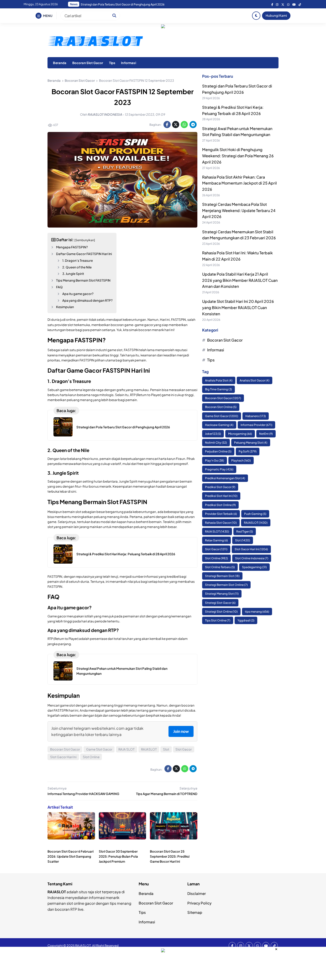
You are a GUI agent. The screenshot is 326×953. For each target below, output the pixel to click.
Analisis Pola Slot (218, 380)
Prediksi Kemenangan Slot (225, 478)
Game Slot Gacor (99, 749)
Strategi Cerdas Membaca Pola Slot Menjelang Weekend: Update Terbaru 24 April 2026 (238, 210)
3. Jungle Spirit (73, 274)
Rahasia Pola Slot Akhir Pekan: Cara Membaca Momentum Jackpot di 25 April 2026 (136, 4)
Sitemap (194, 912)
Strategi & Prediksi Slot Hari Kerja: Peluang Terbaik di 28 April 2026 (125, 554)
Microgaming (240, 434)
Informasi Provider (256, 425)
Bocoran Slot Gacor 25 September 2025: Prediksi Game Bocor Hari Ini (169, 856)
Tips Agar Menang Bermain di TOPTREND (166, 794)
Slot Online (91, 757)
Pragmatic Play (219, 469)
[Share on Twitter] (175, 124)
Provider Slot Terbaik (221, 514)
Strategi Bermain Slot (222, 576)
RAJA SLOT (126, 749)
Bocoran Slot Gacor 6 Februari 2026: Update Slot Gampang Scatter (70, 856)
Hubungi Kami (276, 15)
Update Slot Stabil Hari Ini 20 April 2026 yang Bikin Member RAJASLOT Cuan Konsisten (238, 307)
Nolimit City (216, 443)
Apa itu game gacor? (78, 294)
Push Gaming (255, 514)
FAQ (59, 287)
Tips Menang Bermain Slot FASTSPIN (83, 280)
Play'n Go (214, 460)
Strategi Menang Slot (222, 594)
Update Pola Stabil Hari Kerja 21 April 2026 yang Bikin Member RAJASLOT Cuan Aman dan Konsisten (240, 280)
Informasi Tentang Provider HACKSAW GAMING (83, 794)
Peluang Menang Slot (250, 443)
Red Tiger (244, 532)
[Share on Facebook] (167, 124)
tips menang (257, 611)
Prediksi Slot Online (220, 505)
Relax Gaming (216, 540)
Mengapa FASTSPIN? (72, 247)
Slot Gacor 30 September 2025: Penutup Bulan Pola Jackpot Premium (118, 856)
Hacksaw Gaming (219, 425)
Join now (181, 731)
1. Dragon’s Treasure (77, 260)
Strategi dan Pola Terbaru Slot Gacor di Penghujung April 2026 (123, 427)
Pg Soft (248, 451)
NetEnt (266, 434)
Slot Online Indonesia (251, 558)
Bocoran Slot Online (221, 407)
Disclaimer (196, 893)
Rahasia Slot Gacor (221, 522)
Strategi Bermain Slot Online (226, 585)
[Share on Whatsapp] (184, 124)
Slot (166, 749)
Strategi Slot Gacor (220, 602)
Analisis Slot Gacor (254, 380)
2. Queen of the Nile (77, 267)
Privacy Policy (199, 903)
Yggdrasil (245, 620)
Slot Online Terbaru (220, 567)
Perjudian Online (218, 451)
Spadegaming (254, 567)
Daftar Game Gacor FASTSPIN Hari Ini (84, 254)
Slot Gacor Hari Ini (63, 757)
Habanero (255, 416)
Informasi (128, 63)
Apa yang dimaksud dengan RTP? (87, 300)
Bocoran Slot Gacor (87, 63)
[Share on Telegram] (193, 124)
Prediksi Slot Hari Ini (221, 496)
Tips (112, 63)
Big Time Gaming (218, 389)
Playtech (241, 460)
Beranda (59, 63)
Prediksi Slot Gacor (220, 487)
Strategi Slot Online (221, 611)
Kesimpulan (65, 307)
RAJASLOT (149, 749)
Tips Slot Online (217, 620)
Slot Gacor (183, 749)
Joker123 (213, 434)
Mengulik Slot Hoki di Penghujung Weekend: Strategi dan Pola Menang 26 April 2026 (238, 155)
